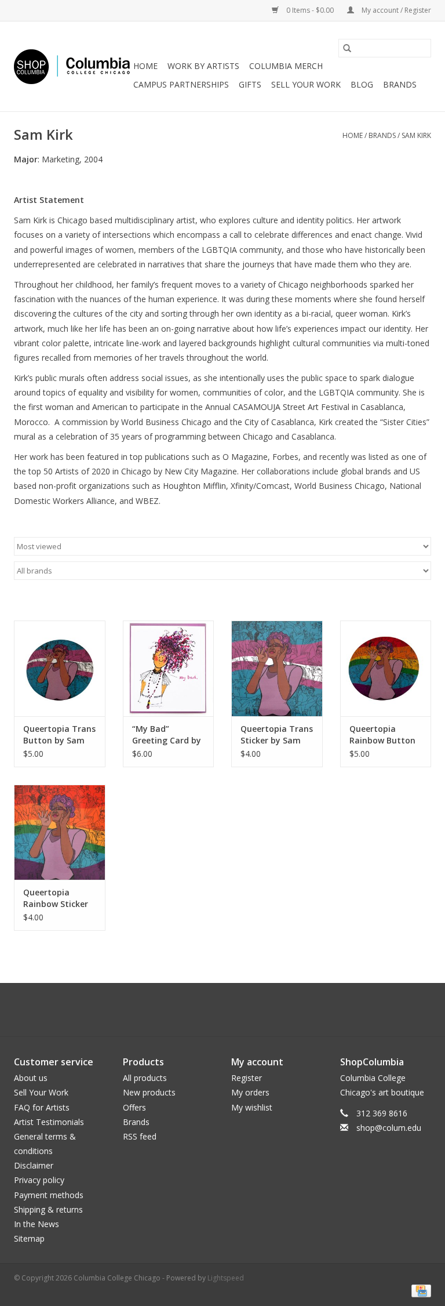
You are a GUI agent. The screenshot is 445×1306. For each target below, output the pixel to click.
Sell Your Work (306, 84)
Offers (134, 1107)
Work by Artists (203, 65)
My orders (250, 1092)
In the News (36, 1223)
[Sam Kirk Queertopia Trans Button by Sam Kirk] (59, 668)
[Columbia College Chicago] (72, 66)
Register (246, 1077)
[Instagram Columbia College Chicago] (233, 1009)
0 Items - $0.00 (309, 10)
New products (149, 1092)
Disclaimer (33, 1165)
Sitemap (29, 1238)
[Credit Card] (419, 1290)
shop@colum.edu (388, 1127)
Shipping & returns (48, 1209)
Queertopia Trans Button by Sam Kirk (59, 734)
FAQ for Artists (42, 1107)
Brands (400, 84)
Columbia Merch (286, 65)
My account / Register (395, 10)
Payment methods (48, 1194)
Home (145, 65)
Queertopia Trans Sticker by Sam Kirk (276, 734)
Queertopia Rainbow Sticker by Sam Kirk (55, 898)
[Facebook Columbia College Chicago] (212, 1009)
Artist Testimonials (49, 1121)
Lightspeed (225, 1278)
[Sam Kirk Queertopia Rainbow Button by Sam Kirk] (386, 668)
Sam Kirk (416, 135)
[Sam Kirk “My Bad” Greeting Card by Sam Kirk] (168, 668)
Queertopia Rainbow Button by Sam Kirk (382, 734)
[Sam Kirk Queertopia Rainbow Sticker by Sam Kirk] (59, 832)
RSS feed (139, 1136)
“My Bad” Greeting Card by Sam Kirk (166, 734)
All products (145, 1077)
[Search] (347, 48)
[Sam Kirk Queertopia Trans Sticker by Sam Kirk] (277, 668)
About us (31, 1077)
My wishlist (251, 1107)
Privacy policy (39, 1179)
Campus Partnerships (181, 84)
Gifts (250, 84)
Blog (362, 84)
